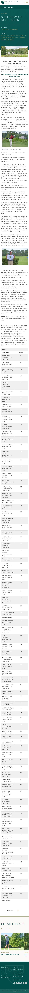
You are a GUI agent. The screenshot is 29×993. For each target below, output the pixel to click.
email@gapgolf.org (20, 976)
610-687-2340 (20, 973)
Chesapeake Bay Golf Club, (10, 37)
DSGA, (3, 29)
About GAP (3, 971)
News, (8, 29)
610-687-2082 (18, 974)
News (11, 39)
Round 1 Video (23, 74)
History (15, 74)
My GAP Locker (4, 973)
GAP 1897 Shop (4, 970)
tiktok (26, 983)
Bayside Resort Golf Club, (18, 35)
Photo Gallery (14, 76)
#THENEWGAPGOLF (5, 977)
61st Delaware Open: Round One (10, 954)
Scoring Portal (6, 74)
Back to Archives (8, 7)
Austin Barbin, (5, 35)
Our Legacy (3, 975)
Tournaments (14, 29)
